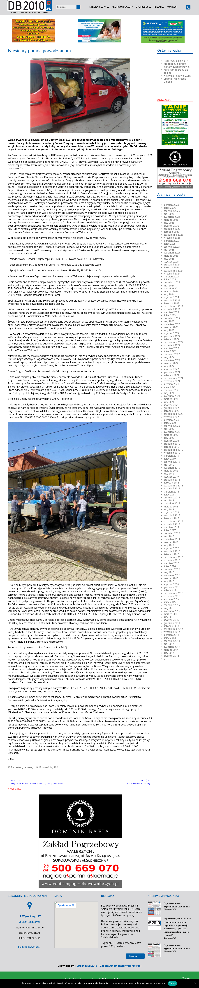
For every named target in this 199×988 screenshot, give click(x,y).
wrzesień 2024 (172, 273)
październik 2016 (173, 557)
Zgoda (172, 983)
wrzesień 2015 (172, 596)
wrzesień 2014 (172, 632)
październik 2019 (173, 449)
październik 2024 (173, 270)
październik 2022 (173, 342)
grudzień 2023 (172, 300)
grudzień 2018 (172, 479)
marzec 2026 (171, 219)
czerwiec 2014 (172, 641)
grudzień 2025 (172, 228)
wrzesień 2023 (172, 309)
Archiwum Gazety (122, 7)
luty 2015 (169, 617)
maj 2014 (169, 644)
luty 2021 (169, 402)
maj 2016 (169, 572)
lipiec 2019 (170, 458)
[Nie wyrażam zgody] (195, 983)
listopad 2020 (171, 411)
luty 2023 (169, 330)
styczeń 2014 (171, 656)
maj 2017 (169, 536)
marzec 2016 (171, 578)
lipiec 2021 (170, 387)
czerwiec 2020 (172, 426)
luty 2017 (169, 545)
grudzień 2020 (172, 408)
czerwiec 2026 (172, 211)
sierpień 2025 (171, 240)
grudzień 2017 (172, 515)
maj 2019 (169, 464)
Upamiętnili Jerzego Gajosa (175, 80)
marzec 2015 (171, 614)
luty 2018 (169, 509)
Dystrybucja (143, 7)
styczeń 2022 (171, 369)
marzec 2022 (171, 363)
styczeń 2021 (171, 405)
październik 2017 (173, 521)
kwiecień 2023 (172, 324)
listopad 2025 (171, 231)
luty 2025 (169, 258)
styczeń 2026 (171, 226)
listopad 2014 (171, 626)
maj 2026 (169, 214)
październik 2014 (173, 629)
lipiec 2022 (170, 351)
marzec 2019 (171, 470)
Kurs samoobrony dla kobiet (176, 71)
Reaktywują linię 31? (175, 61)
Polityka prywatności (29, 946)
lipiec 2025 (170, 243)
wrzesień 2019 (172, 452)
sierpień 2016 (171, 563)
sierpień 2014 (171, 635)
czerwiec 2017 (172, 533)
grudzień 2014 (172, 623)
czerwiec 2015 (172, 605)
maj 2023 (169, 321)
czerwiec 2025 (172, 246)
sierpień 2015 (171, 599)
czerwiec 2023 (172, 318)
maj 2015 (169, 608)
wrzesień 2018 (172, 488)
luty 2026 (169, 222)
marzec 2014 (171, 649)
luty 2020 (169, 437)
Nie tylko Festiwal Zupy (177, 75)
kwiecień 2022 (172, 360)
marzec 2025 (171, 255)
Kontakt (172, 7)
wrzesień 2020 (172, 417)
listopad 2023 (171, 303)
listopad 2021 (171, 375)
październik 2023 (173, 306)
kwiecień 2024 (172, 288)
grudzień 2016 (172, 551)
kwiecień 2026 (172, 217)
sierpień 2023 (171, 312)
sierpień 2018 (171, 491)
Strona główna (99, 7)
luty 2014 (169, 653)
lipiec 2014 (170, 638)
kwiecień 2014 (172, 647)
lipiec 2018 (170, 494)
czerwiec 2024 (172, 282)
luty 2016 (169, 581)
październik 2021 (173, 378)
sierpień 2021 (171, 384)
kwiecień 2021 (172, 396)
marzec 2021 (171, 399)
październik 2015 (173, 593)
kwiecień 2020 (172, 432)
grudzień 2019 (172, 443)
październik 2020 (173, 414)
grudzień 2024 (172, 264)
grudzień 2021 (172, 372)
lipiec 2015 (170, 602)
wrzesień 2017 (172, 524)
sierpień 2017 (171, 527)
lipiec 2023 (170, 315)
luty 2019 (169, 473)
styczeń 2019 (171, 476)
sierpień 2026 (171, 205)
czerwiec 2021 (172, 390)
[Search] (78, 7)
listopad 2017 (171, 518)
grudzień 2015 (172, 587)
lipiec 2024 (170, 279)
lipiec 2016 (170, 566)
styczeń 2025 (171, 261)
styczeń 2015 (171, 620)
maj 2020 (169, 428)
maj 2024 (169, 285)
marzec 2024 (171, 291)
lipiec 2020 (170, 423)
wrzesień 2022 (172, 345)
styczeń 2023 (171, 333)
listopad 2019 (171, 447)
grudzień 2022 (172, 336)
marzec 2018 (171, 506)
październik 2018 (173, 485)
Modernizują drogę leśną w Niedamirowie (177, 65)
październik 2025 (173, 234)
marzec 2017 (171, 542)
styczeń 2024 (171, 297)
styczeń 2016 (171, 584)
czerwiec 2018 (172, 497)
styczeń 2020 (171, 440)
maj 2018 (169, 500)
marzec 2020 (171, 435)
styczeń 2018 (171, 512)
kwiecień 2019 (172, 467)
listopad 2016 (171, 554)
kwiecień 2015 (172, 611)
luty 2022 (169, 366)
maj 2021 (169, 393)
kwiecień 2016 (172, 575)
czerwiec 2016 (172, 569)
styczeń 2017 (171, 548)
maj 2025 (169, 249)
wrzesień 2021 (172, 381)
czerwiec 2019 (172, 461)
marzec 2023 (171, 327)
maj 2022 (169, 357)
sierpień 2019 (171, 455)
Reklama (159, 7)
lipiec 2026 (170, 207)
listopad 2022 (171, 339)
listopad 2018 (171, 482)
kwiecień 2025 (172, 252)
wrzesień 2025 (172, 237)
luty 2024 (169, 294)
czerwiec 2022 (172, 354)
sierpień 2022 (171, 348)
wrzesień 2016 (172, 560)
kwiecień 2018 (172, 503)
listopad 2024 (171, 267)
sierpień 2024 (171, 276)
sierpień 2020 (171, 420)
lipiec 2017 (170, 530)
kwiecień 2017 (172, 539)
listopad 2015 (171, 590)
